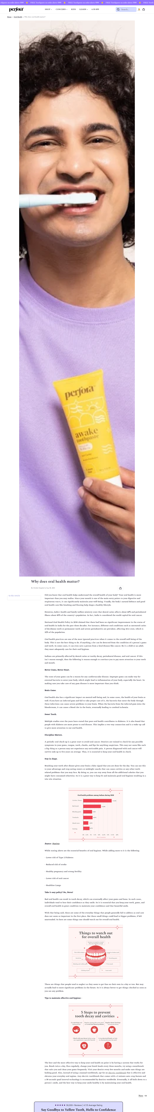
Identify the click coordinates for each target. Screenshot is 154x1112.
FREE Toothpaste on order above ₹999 (39, 2)
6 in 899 (95, 9)
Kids (73, 9)
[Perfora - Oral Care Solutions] (16, 9)
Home (9, 17)
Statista (55, 843)
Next (141, 1095)
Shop (47, 9)
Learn (82, 9)
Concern (61, 9)
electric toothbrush (117, 1072)
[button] (143, 9)
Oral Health (18, 17)
